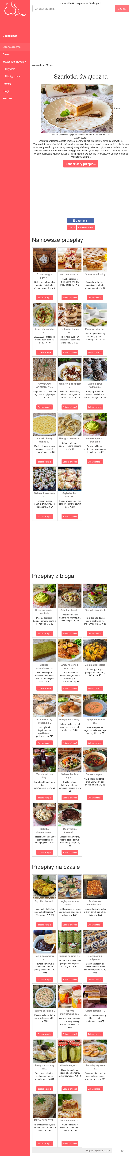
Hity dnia (9, 69)
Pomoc (7, 83)
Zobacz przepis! (44, 297)
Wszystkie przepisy (14, 61)
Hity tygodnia (11, 76)
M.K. (109, 1150)
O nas (6, 54)
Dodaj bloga (10, 36)
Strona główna (12, 47)
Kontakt (7, 98)
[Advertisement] (80, 37)
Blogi (6, 91)
